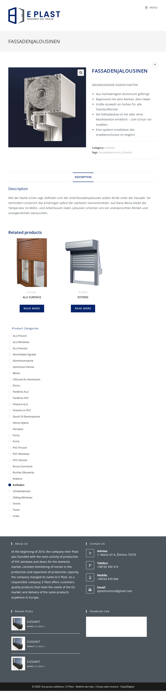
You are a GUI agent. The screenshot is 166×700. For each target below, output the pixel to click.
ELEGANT (33, 622)
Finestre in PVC (22, 410)
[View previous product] (155, 64)
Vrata (16, 516)
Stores (16, 503)
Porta (16, 435)
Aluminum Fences (23, 367)
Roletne (17, 478)
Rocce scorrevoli (22, 466)
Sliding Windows (22, 497)
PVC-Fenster (20, 460)
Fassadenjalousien (110, 152)
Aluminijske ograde (24, 354)
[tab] (83, 177)
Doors (16, 385)
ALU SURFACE (32, 297)
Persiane (18, 429)
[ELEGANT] (18, 623)
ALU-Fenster (20, 348)
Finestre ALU (20, 404)
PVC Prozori (20, 447)
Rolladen (110, 148)
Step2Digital (127, 686)
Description (83, 177)
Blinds (16, 373)
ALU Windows (21, 342)
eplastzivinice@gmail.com (114, 591)
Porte (16, 441)
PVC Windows (21, 454)
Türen (16, 510)
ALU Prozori (20, 336)
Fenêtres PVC (21, 398)
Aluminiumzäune (23, 360)
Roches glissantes (23, 472)
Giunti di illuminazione (26, 416)
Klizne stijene (21, 423)
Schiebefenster (22, 491)
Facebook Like (100, 611)
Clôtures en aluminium (26, 379)
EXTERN (83, 297)
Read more (32, 308)
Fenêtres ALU (21, 391)
